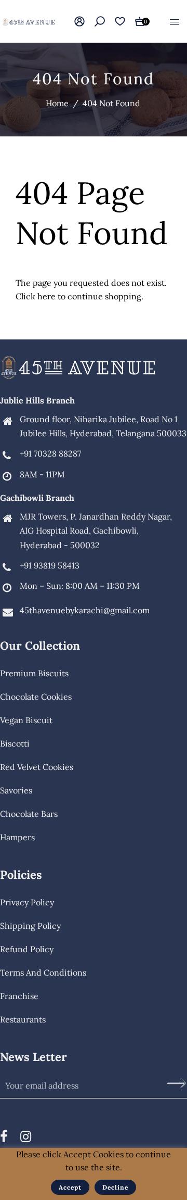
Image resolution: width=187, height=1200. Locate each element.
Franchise (19, 996)
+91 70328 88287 (50, 453)
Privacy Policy (27, 902)
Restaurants (23, 1019)
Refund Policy (27, 949)
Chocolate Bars (29, 814)
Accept (70, 1187)
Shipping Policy (30, 925)
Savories (16, 790)
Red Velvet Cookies (36, 767)
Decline (115, 1187)
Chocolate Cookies (36, 696)
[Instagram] (25, 1136)
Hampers (17, 837)
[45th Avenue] (29, 21)
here (46, 296)
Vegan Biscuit (26, 720)
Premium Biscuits (34, 673)
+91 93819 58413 (49, 565)
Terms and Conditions (43, 972)
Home (57, 103)
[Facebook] (3, 1136)
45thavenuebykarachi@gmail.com (85, 610)
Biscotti (15, 743)
